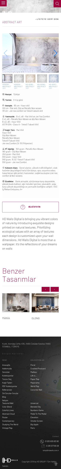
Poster (5, 417)
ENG (52, 9)
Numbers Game (37, 410)
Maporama (34, 383)
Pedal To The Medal (38, 414)
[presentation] (46, 289)
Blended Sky (35, 407)
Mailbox (33, 372)
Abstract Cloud (8, 414)
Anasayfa (6, 365)
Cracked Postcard (37, 368)
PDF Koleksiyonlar (9, 386)
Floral (32, 365)
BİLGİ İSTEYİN (34, 207)
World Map (34, 386)
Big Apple (34, 424)
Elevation (34, 417)
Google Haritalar (13, 354)
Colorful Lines (8, 410)
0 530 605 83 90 (52, 441)
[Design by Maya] (56, 464)
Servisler (6, 372)
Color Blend (7, 407)
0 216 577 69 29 (52, 446)
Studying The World (10, 424)
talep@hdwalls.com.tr (51, 450)
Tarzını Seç (7, 379)
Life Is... (33, 375)
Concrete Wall (36, 390)
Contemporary (8, 421)
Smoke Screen (36, 421)
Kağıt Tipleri (7, 383)
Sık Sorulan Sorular (10, 393)
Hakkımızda (7, 368)
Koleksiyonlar (7, 375)
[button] (55, 53)
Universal (34, 403)
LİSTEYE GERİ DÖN (47, 19)
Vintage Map (7, 428)
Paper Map (34, 379)
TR (58, 9)
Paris (32, 428)
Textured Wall (7, 403)
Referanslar (7, 390)
